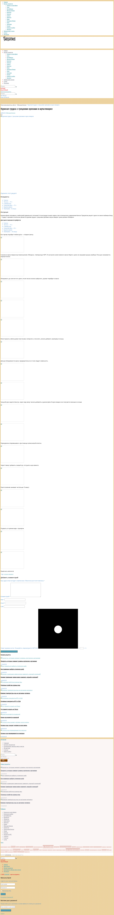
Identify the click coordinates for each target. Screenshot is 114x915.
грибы (91, 847)
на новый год (59, 850)
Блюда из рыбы (11, 28)
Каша (8, 19)
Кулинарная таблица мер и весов (14, 746)
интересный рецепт (5, 850)
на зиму (54, 850)
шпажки (26, 852)
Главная (6, 2)
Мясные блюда (11, 10)
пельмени (82, 850)
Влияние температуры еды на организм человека (15, 693)
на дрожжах (50, 850)
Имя (2, 600)
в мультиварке (8, 574)
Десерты (9, 29)
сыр (108, 850)
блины (13, 847)
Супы (8, 7)
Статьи (5, 33)
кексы (22, 850)
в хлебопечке (86, 847)
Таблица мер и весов (9, 31)
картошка (17, 850)
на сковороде (73, 849)
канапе (11, 850)
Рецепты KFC (8, 834)
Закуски (9, 14)
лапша (40, 850)
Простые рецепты (6, 91)
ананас (9, 847)
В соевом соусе (4, 847)
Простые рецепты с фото (8, 105)
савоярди (99, 850)
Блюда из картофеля (12, 5)
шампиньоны (20, 852)
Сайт (2, 606)
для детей (104, 847)
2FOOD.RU (8, 855)
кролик (31, 850)
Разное (8, 26)
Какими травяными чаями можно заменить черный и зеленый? (19, 677)
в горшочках (29, 847)
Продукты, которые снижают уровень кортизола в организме (19, 661)
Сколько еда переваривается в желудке (12, 733)
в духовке (48, 846)
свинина (104, 850)
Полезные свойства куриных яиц (10, 685)
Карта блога (7, 866)
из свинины (108, 847)
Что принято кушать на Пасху (9, 709)
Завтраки (9, 24)
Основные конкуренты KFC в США (11, 701)
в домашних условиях (37, 847)
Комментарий (5, 596)
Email (3, 603)
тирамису (3, 852)
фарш (6, 852)
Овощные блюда (11, 21)
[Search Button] (16, 858)
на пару (63, 850)
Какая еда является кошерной (10, 717)
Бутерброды (10, 9)
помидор (87, 850)
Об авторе (6, 34)
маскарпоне (44, 850)
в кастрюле (56, 847)
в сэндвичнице (79, 847)
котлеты (26, 850)
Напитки (9, 17)
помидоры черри (93, 850)
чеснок (15, 852)
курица (36, 850)
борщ (17, 847)
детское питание (97, 847)
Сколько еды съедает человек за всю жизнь (14, 725)
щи (29, 852)
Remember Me (6, 891)
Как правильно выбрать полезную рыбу (12, 669)
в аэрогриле (22, 847)
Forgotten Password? (7, 897)
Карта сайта (7, 751)
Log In (2, 913)
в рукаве (74, 847)
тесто (110, 850)
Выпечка (9, 12)
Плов (8, 22)
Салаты (8, 16)
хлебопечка (10, 852)
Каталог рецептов (8, 4)
